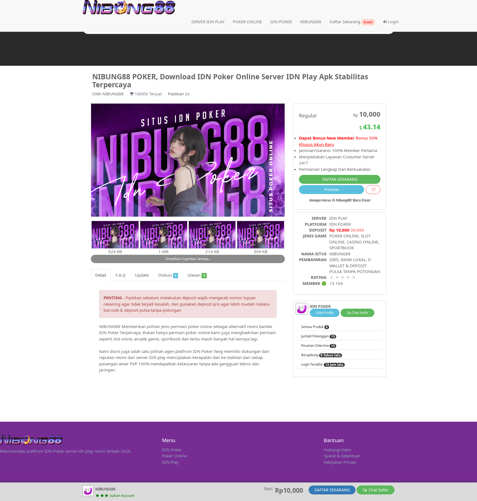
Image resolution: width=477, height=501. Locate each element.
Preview (331, 189)
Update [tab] (142, 275)
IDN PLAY (338, 218)
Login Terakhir (322, 364)
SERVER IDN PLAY (207, 21)
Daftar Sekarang (351, 21)
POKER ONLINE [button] (247, 21)
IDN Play (170, 462)
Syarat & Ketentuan (342, 455)
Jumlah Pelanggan (318, 336)
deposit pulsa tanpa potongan (152, 310)
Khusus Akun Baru (316, 144)
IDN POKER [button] (281, 21)
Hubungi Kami (337, 449)
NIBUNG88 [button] (310, 21)
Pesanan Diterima (318, 345)
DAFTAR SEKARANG (339, 179)
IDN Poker (172, 449)
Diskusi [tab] (167, 275)
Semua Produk (314, 326)
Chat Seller (360, 312)
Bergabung (321, 355)
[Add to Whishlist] (373, 189)
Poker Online (174, 455)
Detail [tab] (100, 275)
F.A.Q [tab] (121, 275)
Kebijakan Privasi (340, 462)
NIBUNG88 (113, 93)
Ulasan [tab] (196, 275)
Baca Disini (361, 200)
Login (393, 21)
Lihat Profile (325, 312)
